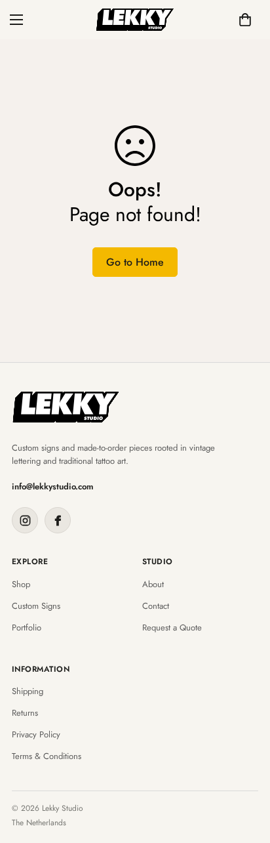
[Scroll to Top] (246, 773)
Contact (155, 606)
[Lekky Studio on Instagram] (25, 520)
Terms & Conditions (46, 756)
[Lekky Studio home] (66, 407)
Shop (21, 584)
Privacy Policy (36, 735)
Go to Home (135, 262)
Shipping (27, 691)
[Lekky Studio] (135, 19)
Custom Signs (36, 606)
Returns (25, 713)
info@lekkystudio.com (53, 486)
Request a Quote (172, 628)
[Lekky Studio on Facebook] (58, 520)
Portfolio (26, 628)
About (153, 584)
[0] (245, 20)
